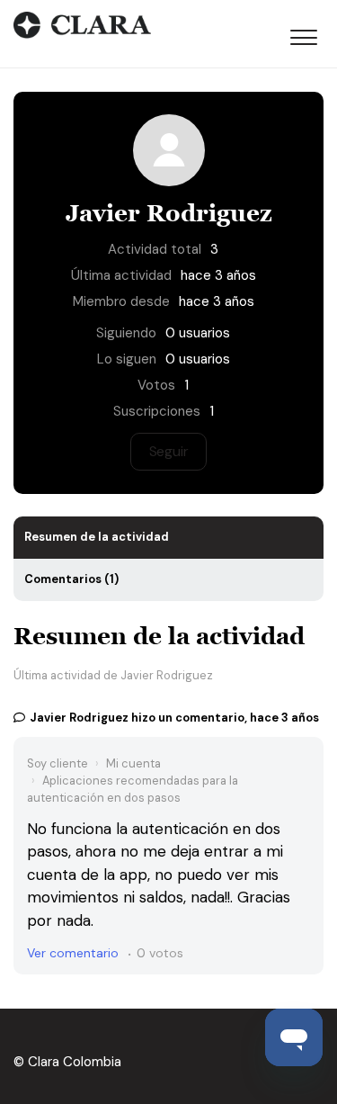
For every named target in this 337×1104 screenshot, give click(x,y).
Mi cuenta (133, 763)
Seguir (169, 451)
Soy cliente (57, 763)
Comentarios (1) (71, 579)
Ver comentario (73, 953)
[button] (303, 34)
